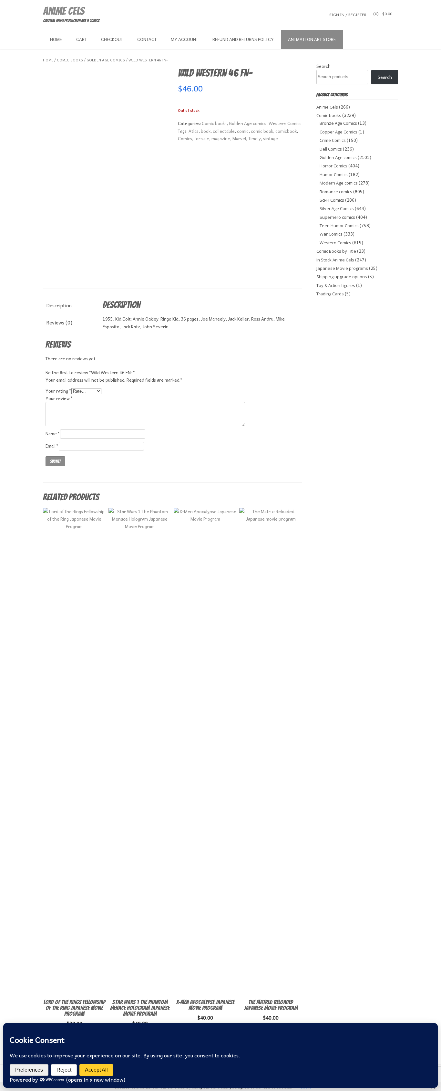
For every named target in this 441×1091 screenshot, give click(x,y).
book (205, 131)
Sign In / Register (347, 14)
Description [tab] (59, 305)
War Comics (331, 234)
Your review (59, 398)
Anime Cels (63, 11)
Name (53, 433)
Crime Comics (333, 140)
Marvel (239, 138)
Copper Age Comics (338, 132)
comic (243, 131)
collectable (224, 131)
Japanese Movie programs (342, 268)
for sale (201, 138)
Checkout (112, 39)
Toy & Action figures (335, 285)
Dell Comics (331, 149)
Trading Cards (330, 294)
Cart (81, 39)
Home (56, 39)
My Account (184, 39)
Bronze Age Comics (338, 123)
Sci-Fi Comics (332, 200)
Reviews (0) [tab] (59, 322)
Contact (147, 39)
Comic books (70, 60)
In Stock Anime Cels (335, 260)
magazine (220, 138)
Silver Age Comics (337, 208)
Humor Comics (334, 174)
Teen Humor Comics (339, 225)
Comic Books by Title (336, 251)
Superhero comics (337, 217)
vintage (270, 138)
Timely (254, 138)
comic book (262, 131)
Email (52, 445)
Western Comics (285, 123)
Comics (185, 138)
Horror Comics (333, 166)
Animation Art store (312, 39)
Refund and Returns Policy (243, 39)
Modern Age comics (339, 183)
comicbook (286, 131)
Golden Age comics (106, 60)
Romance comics (336, 192)
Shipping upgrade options (341, 277)
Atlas (194, 131)
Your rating (58, 390)
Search (323, 66)
